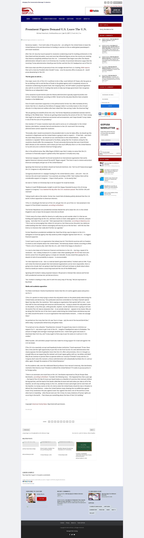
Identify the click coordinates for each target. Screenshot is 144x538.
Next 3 (114, 509)
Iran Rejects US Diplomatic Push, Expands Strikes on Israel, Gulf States (110, 47)
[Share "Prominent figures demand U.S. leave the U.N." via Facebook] (49, 421)
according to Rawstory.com (81, 221)
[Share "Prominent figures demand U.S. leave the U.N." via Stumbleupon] (67, 421)
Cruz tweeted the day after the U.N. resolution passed (57, 189)
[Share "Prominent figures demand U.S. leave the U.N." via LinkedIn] (61, 421)
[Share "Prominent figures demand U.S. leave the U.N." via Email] (70, 421)
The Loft (78, 19)
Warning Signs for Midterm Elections (110, 39)
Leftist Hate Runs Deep (28, 448)
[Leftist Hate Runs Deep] (30, 442)
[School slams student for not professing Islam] (48, 442)
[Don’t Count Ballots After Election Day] (102, 193)
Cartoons (70, 19)
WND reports (85, 67)
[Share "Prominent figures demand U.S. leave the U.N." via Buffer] (64, 421)
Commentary (36, 19)
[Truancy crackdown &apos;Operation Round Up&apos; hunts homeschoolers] (84, 446)
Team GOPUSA (81, 522)
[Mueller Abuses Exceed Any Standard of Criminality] (66, 442)
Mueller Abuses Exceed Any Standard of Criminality (65, 449)
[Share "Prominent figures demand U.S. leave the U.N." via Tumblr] (55, 421)
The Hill (77, 252)
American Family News (39, 404)
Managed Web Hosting (72, 531)
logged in (34, 475)
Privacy (67, 522)
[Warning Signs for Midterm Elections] (102, 164)
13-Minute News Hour (50, 19)
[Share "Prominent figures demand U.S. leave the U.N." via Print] (73, 421)
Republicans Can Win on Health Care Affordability (111, 186)
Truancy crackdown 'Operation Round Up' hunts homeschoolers (83, 455)
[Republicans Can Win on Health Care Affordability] (102, 187)
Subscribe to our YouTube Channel (113, 6)
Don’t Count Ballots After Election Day (111, 193)
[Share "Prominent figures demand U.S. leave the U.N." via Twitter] (52, 421)
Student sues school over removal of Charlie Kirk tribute (111, 179)
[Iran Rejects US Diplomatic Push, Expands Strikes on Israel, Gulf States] (102, 171)
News (28, 19)
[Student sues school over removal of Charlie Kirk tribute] (102, 179)
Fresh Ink (62, 19)
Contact (62, 522)
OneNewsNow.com (55, 33)
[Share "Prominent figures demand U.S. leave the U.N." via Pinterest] (58, 421)
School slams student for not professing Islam (47, 449)
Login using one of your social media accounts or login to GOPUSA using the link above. (43, 479)
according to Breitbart (56, 205)
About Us (87, 19)
